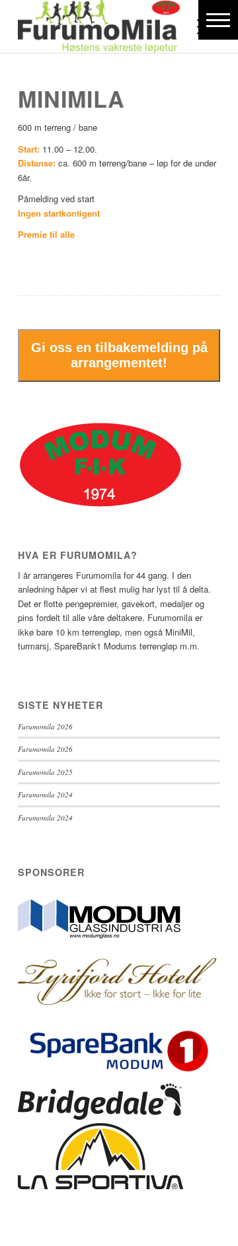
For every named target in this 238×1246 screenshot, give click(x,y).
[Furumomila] (99, 26)
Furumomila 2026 (45, 726)
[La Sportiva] (100, 1185)
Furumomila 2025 (45, 772)
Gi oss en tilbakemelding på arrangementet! (119, 355)
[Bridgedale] (100, 1116)
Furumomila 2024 (45, 794)
